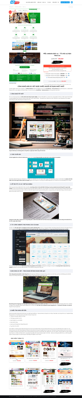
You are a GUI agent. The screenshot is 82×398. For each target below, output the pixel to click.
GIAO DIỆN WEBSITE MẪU (31, 2)
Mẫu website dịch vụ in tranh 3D (17, 385)
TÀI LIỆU (49, 2)
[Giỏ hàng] (72, 2)
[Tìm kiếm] (58, 2)
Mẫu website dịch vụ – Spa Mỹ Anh (49, 358)
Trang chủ (11, 6)
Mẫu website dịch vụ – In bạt (49, 385)
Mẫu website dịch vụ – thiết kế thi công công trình (33, 386)
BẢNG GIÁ (39, 2)
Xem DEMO (57, 62)
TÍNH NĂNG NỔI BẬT (12, 83)
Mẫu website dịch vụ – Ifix (65, 358)
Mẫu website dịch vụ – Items (65, 385)
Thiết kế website (18, 6)
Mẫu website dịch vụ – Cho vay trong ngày (17, 359)
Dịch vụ (24, 6)
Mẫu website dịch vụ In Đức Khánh (33, 358)
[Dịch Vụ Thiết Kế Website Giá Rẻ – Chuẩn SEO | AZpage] (14, 2)
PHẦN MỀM (54, 2)
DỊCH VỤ (44, 2)
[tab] (12, 83)
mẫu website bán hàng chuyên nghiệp (29, 96)
